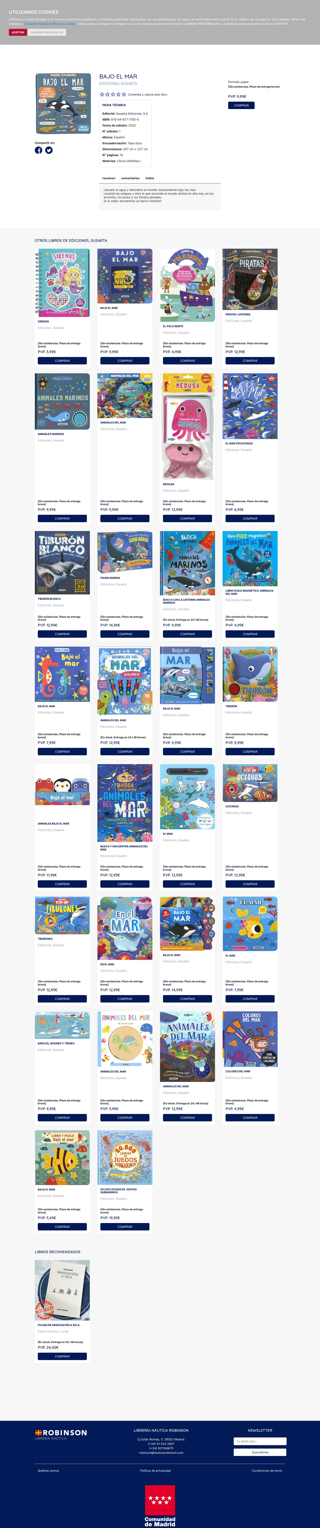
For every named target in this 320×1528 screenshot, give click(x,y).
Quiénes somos (48, 1470)
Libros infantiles (128, 161)
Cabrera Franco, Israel (53, 1331)
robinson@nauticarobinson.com (161, 1452)
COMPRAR (241, 105)
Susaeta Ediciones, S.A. (132, 113)
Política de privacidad (155, 1470)
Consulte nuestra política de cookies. (50, 24)
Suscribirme (260, 1452)
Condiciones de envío (267, 1470)
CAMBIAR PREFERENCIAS (47, 32)
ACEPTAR (18, 32)
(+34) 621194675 (161, 1448)
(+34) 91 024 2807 (161, 1444)
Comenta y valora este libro (147, 94)
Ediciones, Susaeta (51, 328)
